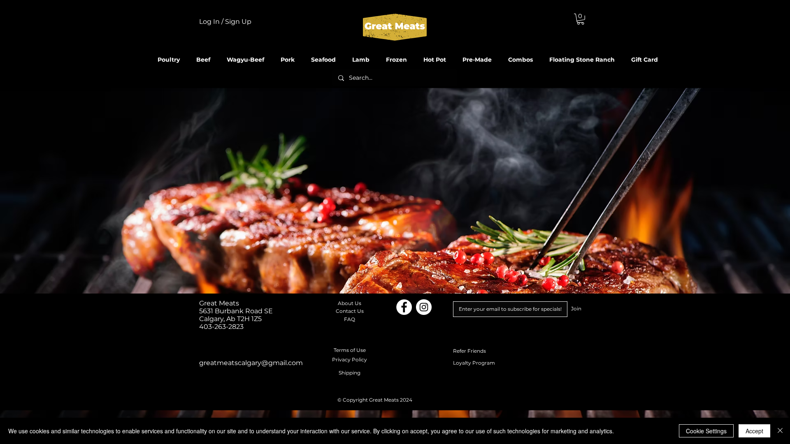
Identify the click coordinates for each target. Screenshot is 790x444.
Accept (754, 431)
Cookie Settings (706, 431)
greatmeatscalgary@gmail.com (251, 363)
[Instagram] (424, 307)
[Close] (780, 430)
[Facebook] (404, 307)
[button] (580, 19)
